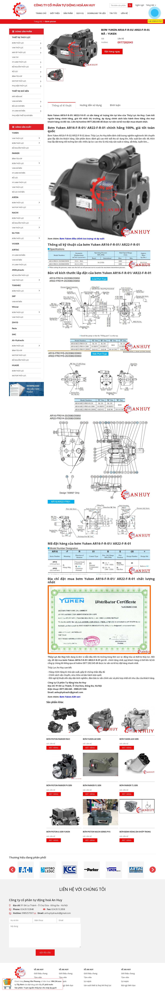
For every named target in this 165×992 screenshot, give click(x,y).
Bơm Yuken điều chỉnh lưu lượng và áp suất (81, 238)
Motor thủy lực (19, 81)
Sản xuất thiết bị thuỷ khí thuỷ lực (97, 985)
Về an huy (38, 969)
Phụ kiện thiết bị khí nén (22, 115)
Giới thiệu (55, 13)
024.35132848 (27, 909)
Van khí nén (17, 101)
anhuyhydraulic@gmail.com (57, 913)
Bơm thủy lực (18, 43)
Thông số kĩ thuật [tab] (62, 105)
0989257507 (27, 913)
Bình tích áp (17, 76)
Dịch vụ (80, 13)
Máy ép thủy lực (19, 52)
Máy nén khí (17, 96)
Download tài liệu (96, 13)
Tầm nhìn (38, 977)
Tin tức (113, 13)
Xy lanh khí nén (18, 111)
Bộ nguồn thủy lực (20, 67)
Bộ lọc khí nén (18, 106)
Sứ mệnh (87, 981)
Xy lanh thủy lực (19, 62)
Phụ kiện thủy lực (19, 86)
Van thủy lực (17, 47)
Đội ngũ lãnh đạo (66, 985)
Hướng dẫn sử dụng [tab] (91, 105)
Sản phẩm (68, 13)
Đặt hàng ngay (112, 51)
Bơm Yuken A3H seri (70, 696)
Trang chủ (41, 13)
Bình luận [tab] (115, 105)
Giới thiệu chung (40, 973)
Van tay (15, 57)
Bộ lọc (15, 71)
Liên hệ (124, 13)
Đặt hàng (53, 747)
